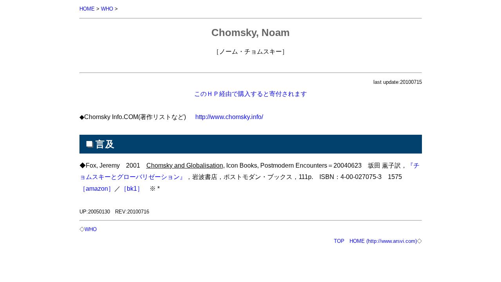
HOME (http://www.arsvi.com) (383, 241)
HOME (87, 9)
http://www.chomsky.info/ (229, 116)
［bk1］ (132, 188)
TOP (339, 241)
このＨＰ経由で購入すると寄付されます (250, 93)
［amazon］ (96, 188)
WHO (107, 9)
